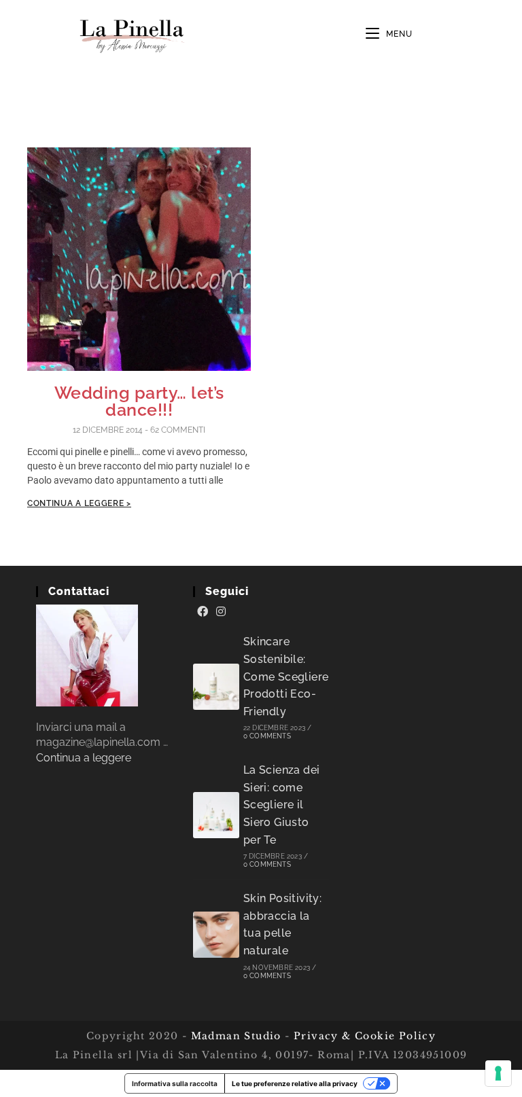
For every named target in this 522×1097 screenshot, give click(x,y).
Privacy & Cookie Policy (365, 1036)
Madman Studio (234, 1036)
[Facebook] (202, 612)
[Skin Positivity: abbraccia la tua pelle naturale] (216, 935)
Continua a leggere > (79, 503)
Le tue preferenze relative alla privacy (295, 1083)
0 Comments (267, 736)
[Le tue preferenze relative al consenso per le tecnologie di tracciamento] (498, 1073)
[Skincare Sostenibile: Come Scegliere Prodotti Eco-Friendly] (216, 687)
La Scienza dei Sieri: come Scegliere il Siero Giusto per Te (281, 804)
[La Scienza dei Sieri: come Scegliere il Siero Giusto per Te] (216, 815)
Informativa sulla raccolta (175, 1083)
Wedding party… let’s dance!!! (139, 401)
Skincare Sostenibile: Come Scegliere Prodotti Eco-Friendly (286, 676)
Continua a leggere (83, 757)
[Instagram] (221, 612)
